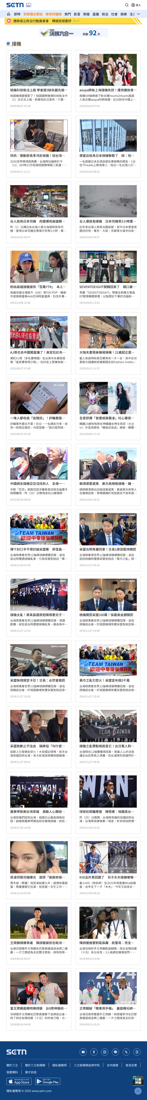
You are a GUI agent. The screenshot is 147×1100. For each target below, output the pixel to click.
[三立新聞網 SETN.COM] (9, 14)
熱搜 (86, 14)
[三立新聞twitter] (126, 1052)
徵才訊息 (31, 1072)
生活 (133, 14)
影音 (77, 14)
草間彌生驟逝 (33, 14)
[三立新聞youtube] (83, 1052)
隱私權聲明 (59, 1065)
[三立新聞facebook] (94, 1052)
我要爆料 (12, 1072)
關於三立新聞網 (35, 1065)
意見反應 (131, 1065)
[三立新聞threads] (137, 1052)
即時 (17, 14)
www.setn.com (42, 1091)
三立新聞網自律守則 (87, 1065)
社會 (114, 14)
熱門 (68, 14)
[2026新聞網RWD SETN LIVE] (28, 5)
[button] (127, 5)
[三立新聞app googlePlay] (47, 1081)
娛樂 (123, 14)
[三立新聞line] (115, 1052)
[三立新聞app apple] (19, 1081)
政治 (105, 14)
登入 (138, 5)
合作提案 (112, 1065)
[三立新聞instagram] (104, 1052)
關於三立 (12, 1065)
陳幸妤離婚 (54, 14)
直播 (96, 14)
